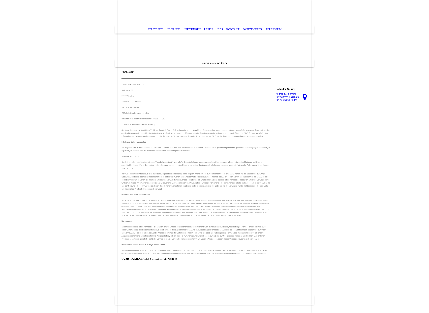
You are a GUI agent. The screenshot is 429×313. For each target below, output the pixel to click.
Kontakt (232, 29)
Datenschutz (253, 29)
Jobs (220, 29)
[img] (214, 33)
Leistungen (192, 29)
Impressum (274, 29)
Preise (208, 29)
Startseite (155, 29)
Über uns (173, 29)
